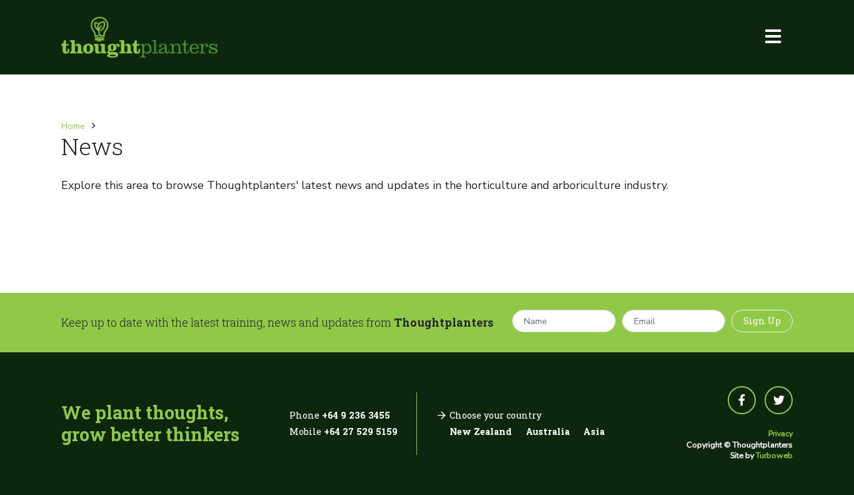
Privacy (780, 433)
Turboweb (774, 455)
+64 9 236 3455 (356, 415)
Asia (594, 431)
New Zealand (481, 431)
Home (73, 126)
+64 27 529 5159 (361, 431)
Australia (548, 431)
